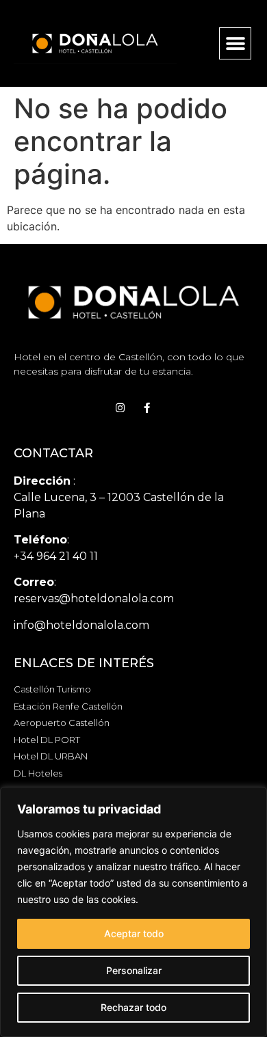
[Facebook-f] (147, 408)
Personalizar (134, 970)
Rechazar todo (133, 1007)
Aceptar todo (134, 933)
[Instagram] (120, 408)
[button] (235, 43)
